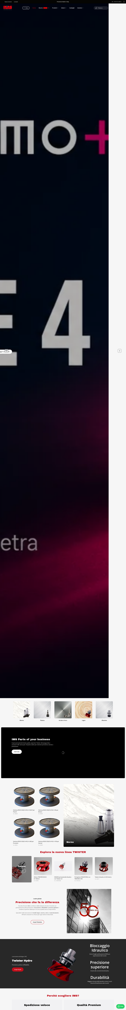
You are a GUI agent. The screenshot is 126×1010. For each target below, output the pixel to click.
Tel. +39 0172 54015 (116, 1)
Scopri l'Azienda (37, 922)
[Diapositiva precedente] (6, 351)
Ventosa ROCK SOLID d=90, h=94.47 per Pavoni (24, 811)
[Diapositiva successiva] (119, 351)
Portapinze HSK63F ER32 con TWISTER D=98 (82, 878)
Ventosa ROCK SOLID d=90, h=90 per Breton (48, 811)
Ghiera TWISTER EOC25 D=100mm (40, 878)
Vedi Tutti (16, 752)
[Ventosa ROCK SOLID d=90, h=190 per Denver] (49, 828)
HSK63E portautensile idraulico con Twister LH (62, 878)
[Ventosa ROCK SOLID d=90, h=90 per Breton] (49, 796)
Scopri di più (17, 969)
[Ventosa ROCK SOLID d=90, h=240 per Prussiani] (24, 828)
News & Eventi (8, 1)
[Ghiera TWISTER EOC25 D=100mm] (43, 866)
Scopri (21, 871)
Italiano (113, 8)
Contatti (16, 1)
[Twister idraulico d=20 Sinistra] (104, 866)
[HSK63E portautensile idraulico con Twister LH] (63, 866)
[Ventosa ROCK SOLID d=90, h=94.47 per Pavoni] (24, 796)
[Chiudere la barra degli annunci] (124, 2)
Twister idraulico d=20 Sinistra (103, 877)
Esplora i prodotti (21, 71)
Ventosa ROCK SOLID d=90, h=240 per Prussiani (23, 842)
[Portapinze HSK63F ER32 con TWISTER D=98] (84, 866)
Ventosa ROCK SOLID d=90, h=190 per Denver (48, 842)
